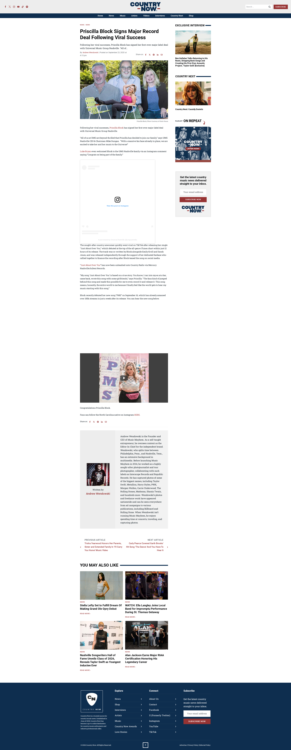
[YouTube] (18, 7)
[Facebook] (5, 7)
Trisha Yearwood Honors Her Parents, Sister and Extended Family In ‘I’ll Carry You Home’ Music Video (103, 547)
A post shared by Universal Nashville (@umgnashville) (117, 240)
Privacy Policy (193, 745)
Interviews (160, 15)
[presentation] (101, 585)
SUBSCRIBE (280, 7)
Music (122, 15)
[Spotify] (27, 7)
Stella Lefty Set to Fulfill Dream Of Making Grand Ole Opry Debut (101, 607)
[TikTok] (23, 7)
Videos (146, 15)
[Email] (161, 54)
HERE (137, 414)
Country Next (177, 15)
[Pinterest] (153, 54)
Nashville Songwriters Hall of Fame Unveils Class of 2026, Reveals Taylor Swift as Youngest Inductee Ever (100, 660)
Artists (134, 15)
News (111, 15)
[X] (149, 54)
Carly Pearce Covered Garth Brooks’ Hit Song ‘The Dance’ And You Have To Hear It (144, 547)
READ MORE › (86, 614)
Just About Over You (90, 265)
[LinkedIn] (157, 54)
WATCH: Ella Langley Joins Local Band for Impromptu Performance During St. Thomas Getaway (146, 609)
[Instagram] (14, 7)
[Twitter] (10, 7)
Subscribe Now (193, 199)
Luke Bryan (85, 151)
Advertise (183, 745)
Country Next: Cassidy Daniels (189, 109)
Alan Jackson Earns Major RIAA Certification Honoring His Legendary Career (144, 659)
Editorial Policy (204, 745)
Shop (191, 15)
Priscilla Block (116, 127)
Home (100, 15)
